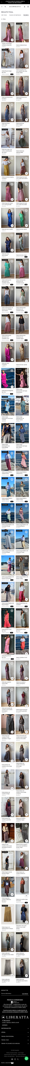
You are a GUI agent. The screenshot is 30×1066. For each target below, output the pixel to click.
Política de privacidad (11, 1052)
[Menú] (2, 6)
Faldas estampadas (15, 15)
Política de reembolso (9, 1056)
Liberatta (17, 1050)
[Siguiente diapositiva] (28, 2)
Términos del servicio (21, 1056)
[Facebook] (12, 1059)
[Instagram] (15, 1059)
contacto (4, 1025)
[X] (18, 1059)
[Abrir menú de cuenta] (24, 6)
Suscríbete (25, 993)
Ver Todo (4, 15)
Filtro (4, 19)
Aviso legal (21, 1052)
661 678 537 (6, 1020)
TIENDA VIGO (5, 1040)
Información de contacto (10, 1054)
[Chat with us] (26, 1058)
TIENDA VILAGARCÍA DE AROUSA (10, 1043)
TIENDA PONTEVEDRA (7, 1036)
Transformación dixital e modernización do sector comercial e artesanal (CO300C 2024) (15, 1011)
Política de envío (22, 1054)
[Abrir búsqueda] (5, 6)
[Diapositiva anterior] (2, 2)
